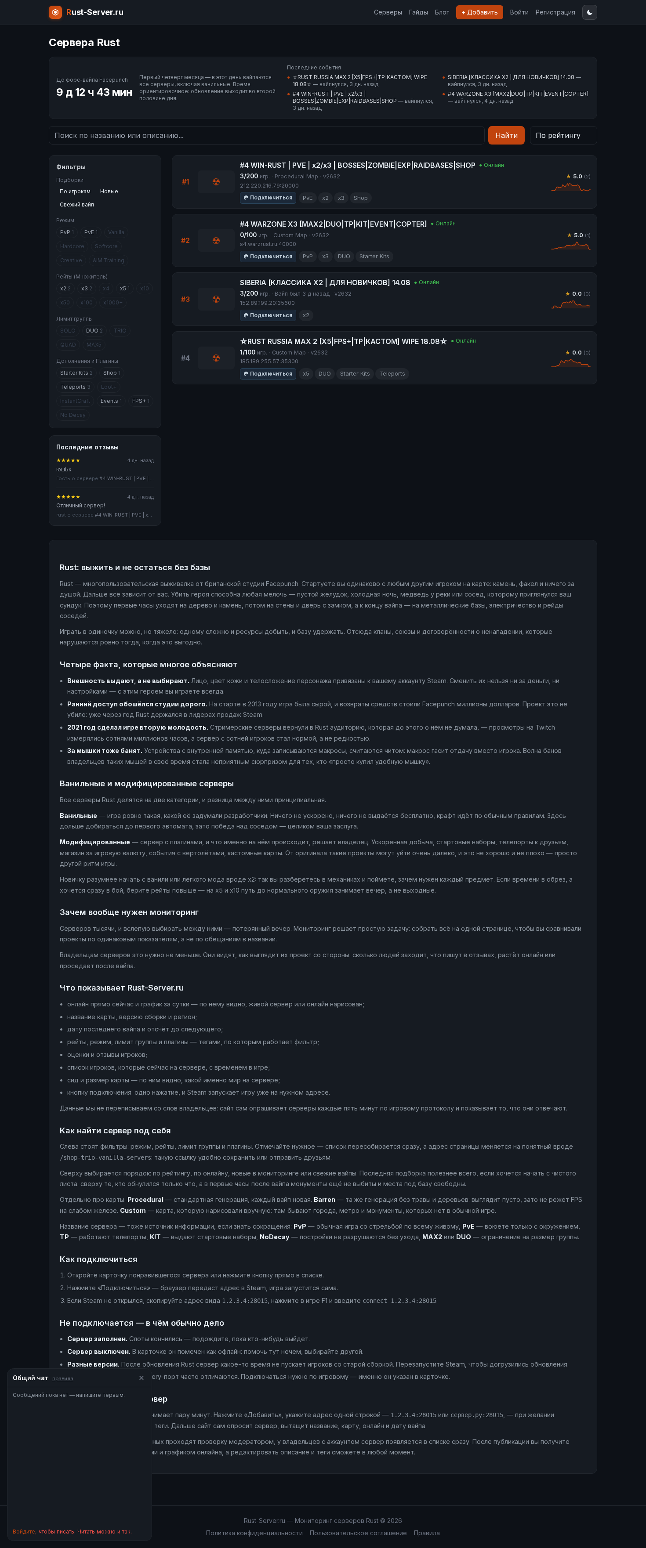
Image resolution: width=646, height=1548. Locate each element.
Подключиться (271, 197)
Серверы (388, 12)
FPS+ (140, 401)
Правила (427, 1533)
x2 (65, 288)
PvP (67, 232)
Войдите (24, 1531)
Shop (111, 372)
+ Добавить (479, 12)
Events (111, 401)
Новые (109, 191)
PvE (91, 232)
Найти (506, 135)
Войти (519, 12)
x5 (125, 288)
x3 (86, 288)
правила (62, 1378)
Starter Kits (76, 372)
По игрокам (75, 191)
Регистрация (555, 12)
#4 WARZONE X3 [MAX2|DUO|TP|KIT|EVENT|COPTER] (518, 93)
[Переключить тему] (589, 12)
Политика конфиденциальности (254, 1533)
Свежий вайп (77, 204)
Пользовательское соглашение (358, 1533)
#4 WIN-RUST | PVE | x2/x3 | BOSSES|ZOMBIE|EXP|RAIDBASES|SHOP (345, 97)
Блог (442, 12)
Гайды (418, 12)
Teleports (75, 386)
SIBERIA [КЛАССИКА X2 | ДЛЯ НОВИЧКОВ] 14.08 (511, 77)
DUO (94, 330)
